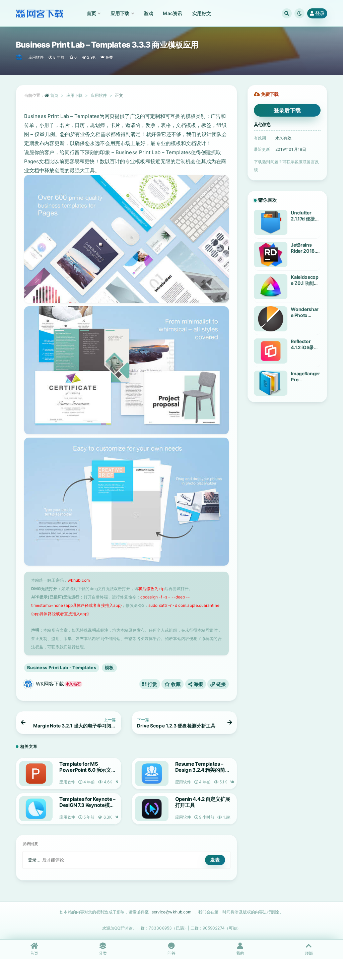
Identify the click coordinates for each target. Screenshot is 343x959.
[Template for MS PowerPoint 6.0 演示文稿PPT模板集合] (36, 773)
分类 (103, 953)
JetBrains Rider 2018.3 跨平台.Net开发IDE (305, 254)
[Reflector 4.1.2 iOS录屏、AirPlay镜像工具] (270, 351)
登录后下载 (287, 110)
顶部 (309, 953)
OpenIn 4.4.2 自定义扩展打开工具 (202, 802)
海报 (197, 684)
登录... (34, 859)
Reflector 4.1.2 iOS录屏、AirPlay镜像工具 (305, 350)
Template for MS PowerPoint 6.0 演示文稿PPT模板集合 (87, 770)
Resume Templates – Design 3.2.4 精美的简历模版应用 (202, 770)
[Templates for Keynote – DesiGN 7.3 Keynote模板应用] (36, 808)
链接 (220, 684)
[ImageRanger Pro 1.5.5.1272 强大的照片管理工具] (270, 383)
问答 (171, 953)
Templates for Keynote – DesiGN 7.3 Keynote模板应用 (87, 805)
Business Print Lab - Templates (61, 667)
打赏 (151, 684)
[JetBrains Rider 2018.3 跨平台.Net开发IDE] (270, 254)
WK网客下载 (58, 684)
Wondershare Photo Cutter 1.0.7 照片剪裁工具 (305, 318)
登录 (320, 13)
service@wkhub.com (172, 911)
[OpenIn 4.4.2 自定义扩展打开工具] (151, 808)
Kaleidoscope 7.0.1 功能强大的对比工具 (305, 283)
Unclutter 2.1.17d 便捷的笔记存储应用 (305, 219)
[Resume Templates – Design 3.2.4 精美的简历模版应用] (151, 773)
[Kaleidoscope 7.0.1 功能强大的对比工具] (270, 286)
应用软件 (36, 57)
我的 (240, 953)
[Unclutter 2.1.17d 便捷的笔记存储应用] (270, 222)
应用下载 (74, 95)
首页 (54, 95)
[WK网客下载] (19, 57)
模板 (109, 667)
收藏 (175, 684)
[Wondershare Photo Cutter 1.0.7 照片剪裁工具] (270, 318)
